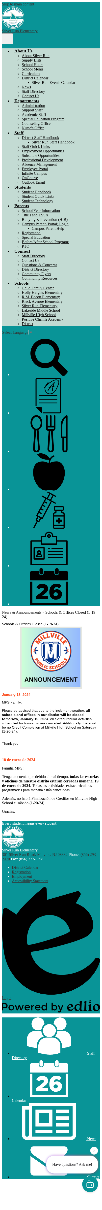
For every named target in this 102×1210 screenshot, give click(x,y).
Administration (33, 105)
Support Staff (32, 110)
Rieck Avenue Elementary (42, 301)
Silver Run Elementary (39, 306)
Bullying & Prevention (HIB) (45, 219)
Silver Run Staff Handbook (53, 142)
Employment (22, 876)
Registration (31, 233)
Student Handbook (36, 192)
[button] (23, 50)
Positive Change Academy (42, 319)
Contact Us (30, 96)
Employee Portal (35, 169)
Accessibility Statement (30, 881)
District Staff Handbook (40, 137)
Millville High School (39, 315)
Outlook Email (33, 182)
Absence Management (39, 164)
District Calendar (35, 78)
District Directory (35, 269)
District (27, 324)
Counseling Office (36, 123)
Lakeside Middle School (41, 310)
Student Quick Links (38, 196)
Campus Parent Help (48, 228)
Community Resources (39, 278)
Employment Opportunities (43, 151)
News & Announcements (21, 612)
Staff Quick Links (36, 146)
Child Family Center (38, 288)
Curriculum (31, 73)
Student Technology (37, 201)
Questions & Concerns (39, 265)
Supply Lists (31, 60)
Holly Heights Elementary (42, 292)
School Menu (32, 69)
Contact (92, 1177)
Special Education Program (43, 119)
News (26, 87)
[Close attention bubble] (94, 1151)
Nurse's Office (33, 128)
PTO (25, 246)
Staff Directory (33, 91)
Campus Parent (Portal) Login (45, 224)
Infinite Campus (34, 173)
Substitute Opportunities (40, 155)
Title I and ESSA (35, 215)
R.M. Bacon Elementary (41, 297)
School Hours (32, 65)
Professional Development (42, 160)
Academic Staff (34, 114)
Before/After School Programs (45, 242)
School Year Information (41, 210)
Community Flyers (36, 274)
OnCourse (30, 178)
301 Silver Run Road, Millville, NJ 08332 (35, 854)
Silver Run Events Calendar (53, 82)
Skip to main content (18, 4)
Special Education (36, 237)
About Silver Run (36, 56)
